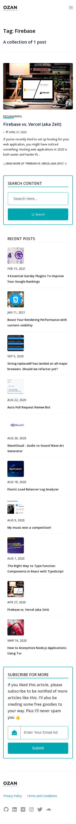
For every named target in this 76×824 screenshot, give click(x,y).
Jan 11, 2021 (16, 312)
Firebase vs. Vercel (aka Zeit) (32, 124)
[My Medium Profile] (24, 809)
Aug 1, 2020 (15, 558)
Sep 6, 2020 (15, 356)
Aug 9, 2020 (15, 520)
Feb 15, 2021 (16, 269)
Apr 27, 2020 (16, 602)
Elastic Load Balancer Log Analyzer (33, 489)
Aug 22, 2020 (16, 400)
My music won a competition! (29, 528)
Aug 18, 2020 (16, 482)
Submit (38, 748)
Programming (12, 116)
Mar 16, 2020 (17, 640)
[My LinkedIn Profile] (16, 809)
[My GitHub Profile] (7, 809)
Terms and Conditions (42, 796)
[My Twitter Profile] (41, 809)
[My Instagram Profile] (32, 809)
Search (39, 214)
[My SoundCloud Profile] (48, 809)
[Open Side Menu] (71, 7)
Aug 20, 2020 (16, 438)
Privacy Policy (12, 796)
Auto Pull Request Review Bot (28, 407)
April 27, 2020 (17, 132)
